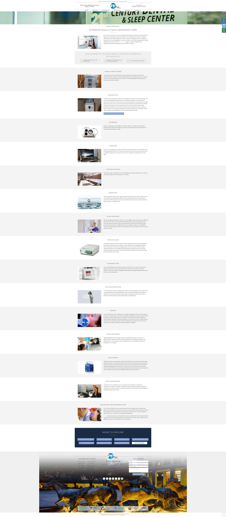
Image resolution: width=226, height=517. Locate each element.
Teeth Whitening (90, 468)
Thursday (106, 474)
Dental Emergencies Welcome (107, 1)
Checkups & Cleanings (91, 461)
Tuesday (106, 471)
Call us (105, 416)
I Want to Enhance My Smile (140, 439)
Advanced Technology (82, 472)
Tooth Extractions (90, 465)
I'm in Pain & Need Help (104, 439)
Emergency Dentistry (91, 472)
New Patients (117, 10)
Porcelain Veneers (81, 468)
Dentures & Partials (81, 465)
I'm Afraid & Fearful (121, 439)
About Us (95, 10)
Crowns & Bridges (90, 463)
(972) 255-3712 (139, 6)
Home (86, 10)
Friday (105, 475)
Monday (106, 469)
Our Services (105, 10)
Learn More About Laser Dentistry (113, 113)
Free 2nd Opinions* (122, 1)
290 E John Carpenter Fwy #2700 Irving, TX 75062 (89, 6)
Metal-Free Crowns (81, 470)
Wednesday (107, 472)
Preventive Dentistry (81, 461)
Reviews (128, 10)
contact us (122, 41)
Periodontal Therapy (81, 463)
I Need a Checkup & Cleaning (85, 439)
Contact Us (138, 10)
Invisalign (89, 470)
